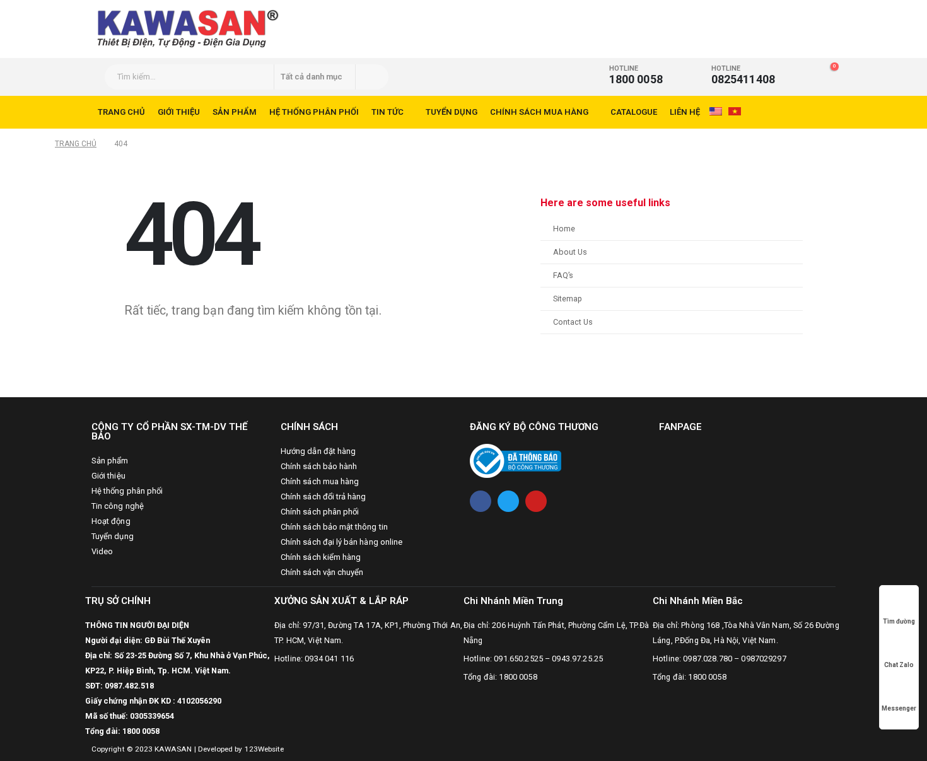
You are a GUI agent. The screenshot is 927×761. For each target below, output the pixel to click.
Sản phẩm (235, 112)
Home (564, 228)
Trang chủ (121, 112)
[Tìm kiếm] (371, 77)
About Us (570, 252)
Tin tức (387, 112)
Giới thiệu (179, 112)
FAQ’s (563, 275)
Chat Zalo (899, 664)
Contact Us (573, 322)
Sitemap (567, 298)
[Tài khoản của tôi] (804, 72)
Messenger (899, 708)
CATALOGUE (633, 112)
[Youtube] (536, 501)
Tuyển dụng (451, 112)
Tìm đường (899, 621)
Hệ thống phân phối (314, 112)
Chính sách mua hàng (539, 112)
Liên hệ (685, 112)
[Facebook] (480, 501)
